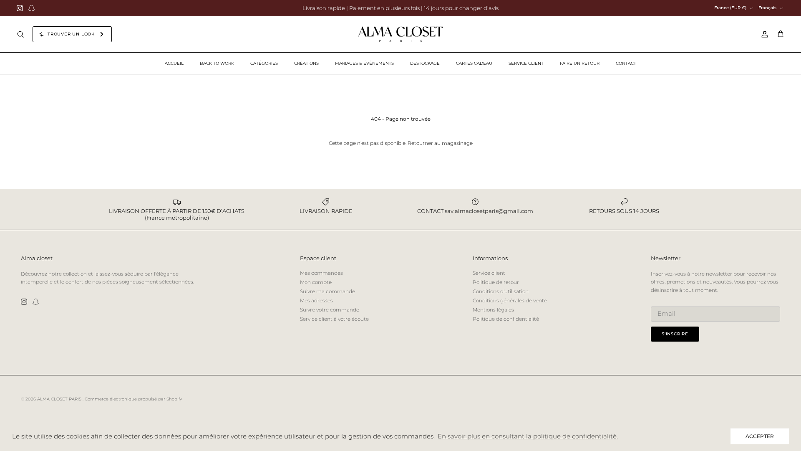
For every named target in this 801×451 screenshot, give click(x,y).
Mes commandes (321, 273)
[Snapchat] (31, 8)
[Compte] (763, 34)
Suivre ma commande (327, 291)
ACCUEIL (174, 63)
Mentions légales (493, 310)
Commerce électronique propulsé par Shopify (133, 399)
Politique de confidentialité (506, 319)
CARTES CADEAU (474, 63)
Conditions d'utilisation (501, 291)
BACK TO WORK (217, 63)
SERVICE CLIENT (526, 63)
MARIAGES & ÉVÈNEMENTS (364, 63)
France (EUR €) (730, 7)
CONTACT (626, 63)
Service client (489, 273)
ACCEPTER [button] (760, 436)
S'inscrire (675, 334)
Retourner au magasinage (440, 143)
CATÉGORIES (264, 63)
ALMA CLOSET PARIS (60, 399)
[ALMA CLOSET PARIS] (400, 34)
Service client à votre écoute (334, 319)
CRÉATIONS (306, 63)
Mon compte (316, 282)
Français (767, 7)
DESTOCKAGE (425, 63)
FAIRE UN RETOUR (579, 63)
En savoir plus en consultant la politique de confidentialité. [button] (528, 436)
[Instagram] (20, 8)
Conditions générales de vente (510, 300)
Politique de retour (496, 282)
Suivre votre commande (329, 310)
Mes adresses (316, 300)
